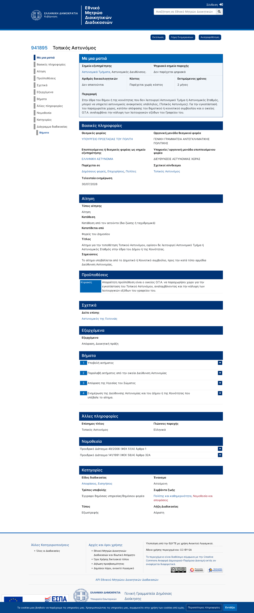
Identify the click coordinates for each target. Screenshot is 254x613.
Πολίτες (131, 171)
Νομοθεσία (44, 112)
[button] (204, 607)
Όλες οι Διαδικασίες (48, 550)
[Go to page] (219, 11)
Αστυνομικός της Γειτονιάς (99, 318)
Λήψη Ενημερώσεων (182, 37)
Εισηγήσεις (105, 483)
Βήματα (42, 99)
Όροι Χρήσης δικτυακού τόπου (111, 559)
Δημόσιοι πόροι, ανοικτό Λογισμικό (114, 568)
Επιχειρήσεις (115, 171)
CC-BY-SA (186, 549)
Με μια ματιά (46, 57)
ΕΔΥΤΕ (172, 543)
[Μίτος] (56, 15)
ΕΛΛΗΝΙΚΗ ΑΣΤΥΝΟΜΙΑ (97, 159)
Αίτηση (41, 71)
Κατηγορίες (44, 119)
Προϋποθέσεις (46, 78)
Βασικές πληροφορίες (51, 64)
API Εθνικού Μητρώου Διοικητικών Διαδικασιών (127, 579)
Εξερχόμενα (45, 92)
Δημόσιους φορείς (94, 171)
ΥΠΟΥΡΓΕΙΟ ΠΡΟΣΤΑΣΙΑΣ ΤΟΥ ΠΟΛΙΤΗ (107, 139)
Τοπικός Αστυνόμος (167, 171)
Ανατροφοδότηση (210, 37)
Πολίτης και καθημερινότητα (172, 496)
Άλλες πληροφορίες (50, 106)
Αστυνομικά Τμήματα (96, 72)
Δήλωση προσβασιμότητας (109, 563)
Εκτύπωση (158, 37)
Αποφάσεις (89, 483)
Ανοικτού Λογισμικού (201, 543)
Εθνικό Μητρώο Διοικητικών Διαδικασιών (98, 15)
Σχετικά (42, 85)
